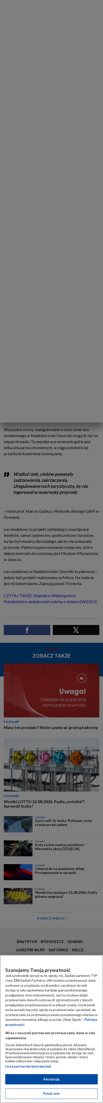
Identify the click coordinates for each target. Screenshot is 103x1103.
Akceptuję (51, 1079)
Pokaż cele (51, 1093)
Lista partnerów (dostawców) (28, 1066)
